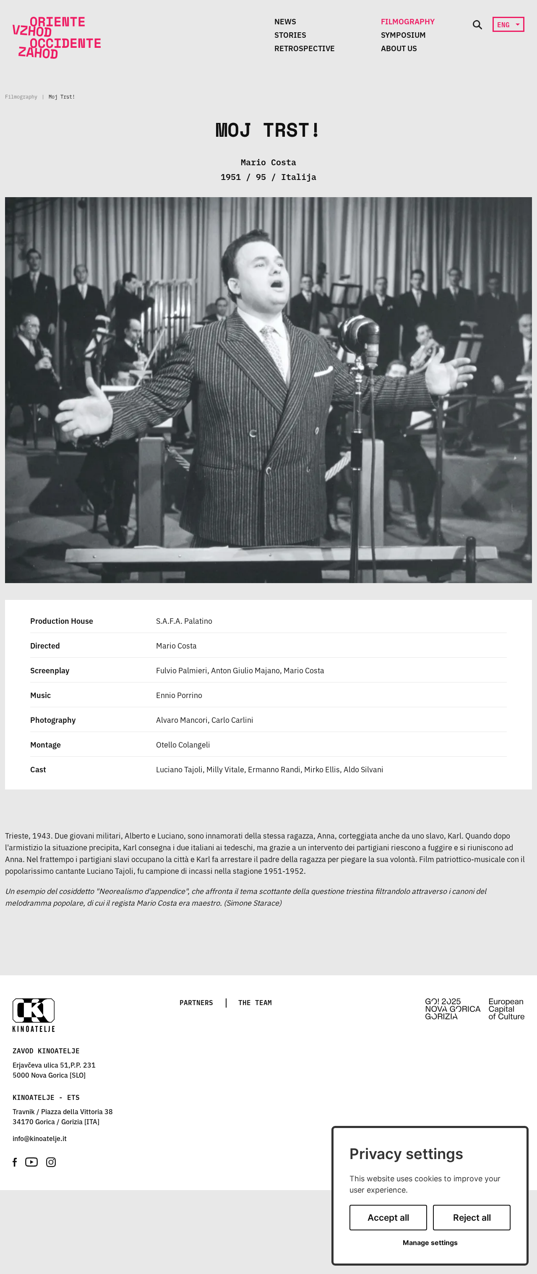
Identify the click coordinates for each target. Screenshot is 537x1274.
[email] (40, 1138)
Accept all (388, 1217)
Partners (196, 1002)
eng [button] (505, 24)
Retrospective (304, 48)
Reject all (472, 1217)
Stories (290, 34)
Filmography (408, 21)
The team (255, 1002)
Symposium (403, 34)
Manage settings (430, 1243)
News (285, 21)
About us (399, 48)
